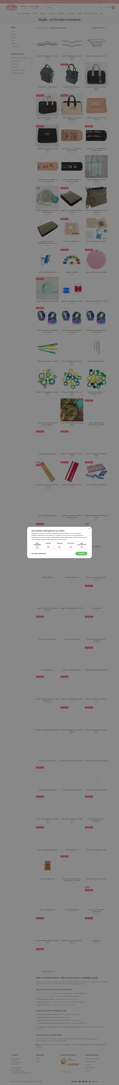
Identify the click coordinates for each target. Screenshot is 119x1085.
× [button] (89, 528)
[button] (39, 553)
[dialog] (59, 542)
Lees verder (70, 539)
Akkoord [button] (81, 553)
